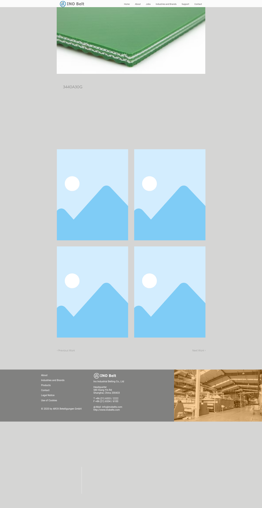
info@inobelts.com (112, 406)
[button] (92, 194)
